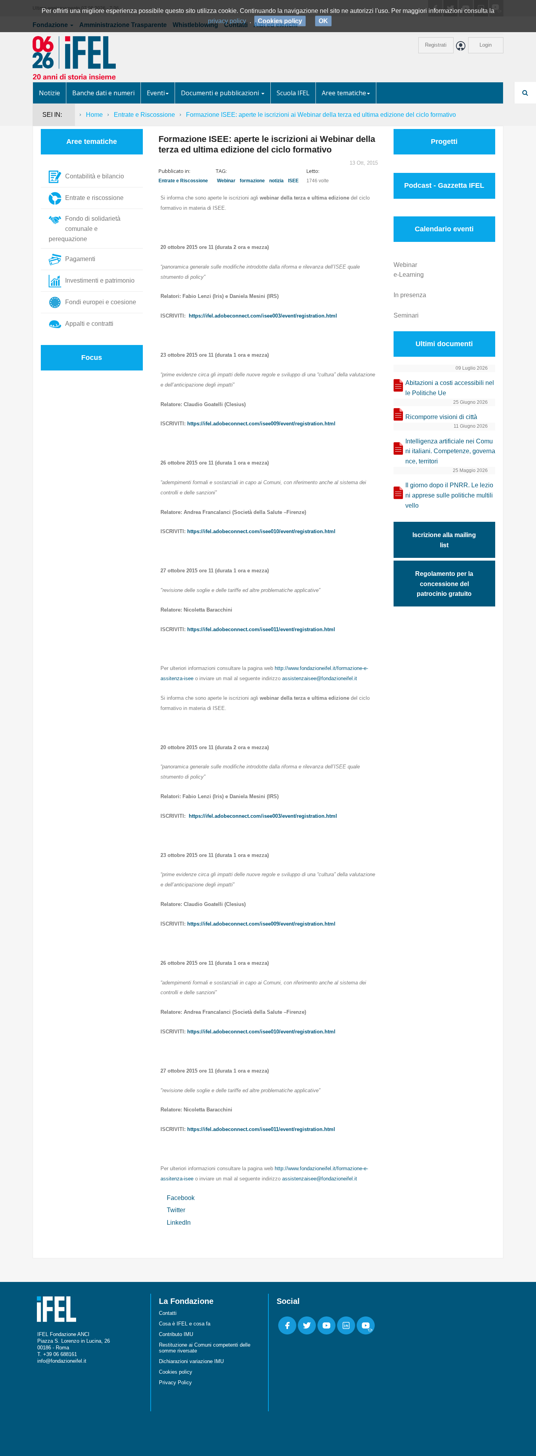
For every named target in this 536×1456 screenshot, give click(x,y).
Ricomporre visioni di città (441, 417)
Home (94, 114)
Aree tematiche (344, 93)
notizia (276, 180)
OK (323, 21)
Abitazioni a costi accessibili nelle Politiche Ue (449, 387)
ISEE (293, 180)
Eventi (156, 93)
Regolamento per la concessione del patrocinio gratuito (444, 583)
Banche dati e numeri (103, 93)
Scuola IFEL (293, 93)
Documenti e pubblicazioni (221, 93)
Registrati (436, 45)
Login (485, 45)
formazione (252, 180)
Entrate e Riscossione (144, 114)
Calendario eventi (444, 229)
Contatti (168, 1313)
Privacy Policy (175, 1382)
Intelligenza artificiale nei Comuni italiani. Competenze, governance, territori (450, 451)
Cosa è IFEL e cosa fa (184, 1324)
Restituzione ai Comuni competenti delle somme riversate (204, 1348)
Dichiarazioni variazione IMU (191, 1361)
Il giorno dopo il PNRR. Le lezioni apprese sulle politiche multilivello (449, 495)
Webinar (226, 180)
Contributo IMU (176, 1334)
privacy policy (227, 21)
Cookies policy (175, 1372)
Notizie (49, 93)
